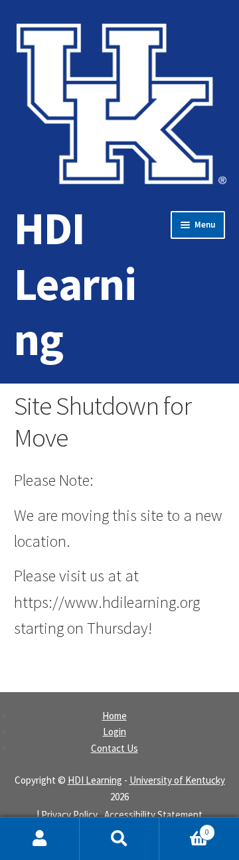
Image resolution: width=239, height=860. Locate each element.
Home (114, 715)
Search (119, 839)
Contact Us (114, 748)
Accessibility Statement (153, 814)
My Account (40, 839)
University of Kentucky (177, 780)
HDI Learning (75, 283)
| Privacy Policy (67, 814)
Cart (184, 828)
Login (114, 731)
